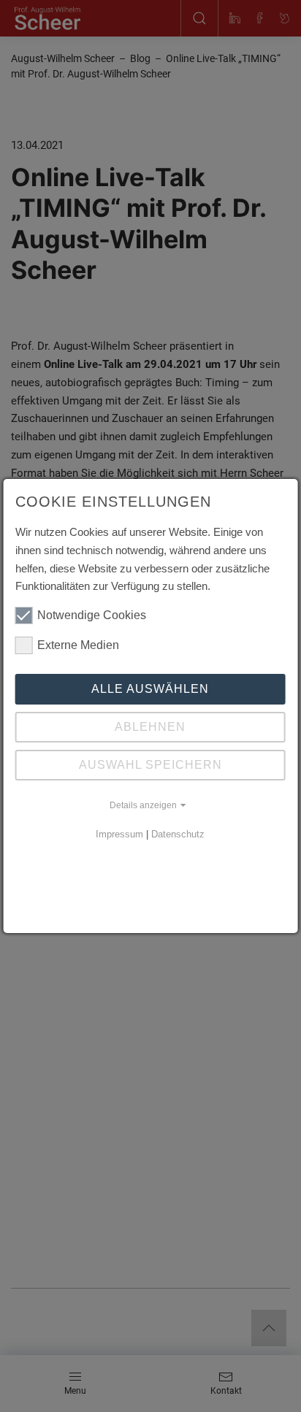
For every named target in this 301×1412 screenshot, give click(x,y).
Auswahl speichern (150, 765)
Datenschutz (178, 834)
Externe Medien (78, 645)
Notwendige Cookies (91, 615)
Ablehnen (150, 727)
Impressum (119, 834)
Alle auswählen (150, 689)
